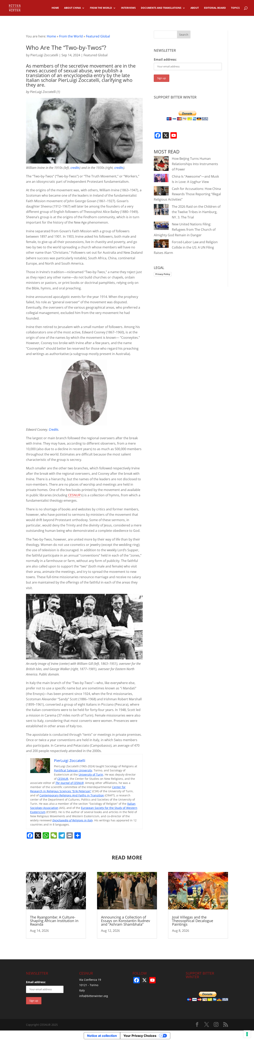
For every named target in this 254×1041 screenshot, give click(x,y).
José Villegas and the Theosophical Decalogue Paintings (192, 921)
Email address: (165, 59)
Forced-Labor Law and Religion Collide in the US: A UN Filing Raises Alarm (186, 247)
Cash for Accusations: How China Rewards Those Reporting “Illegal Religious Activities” (187, 194)
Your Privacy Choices (139, 1036)
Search (183, 34)
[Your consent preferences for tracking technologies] (247, 1034)
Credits (53, 429)
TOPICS (235, 8)
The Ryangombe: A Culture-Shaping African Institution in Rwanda (54, 921)
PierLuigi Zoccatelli (44, 55)
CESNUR (62, 779)
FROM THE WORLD (101, 8)
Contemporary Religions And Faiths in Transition (71, 795)
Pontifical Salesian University (73, 770)
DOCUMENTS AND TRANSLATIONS (161, 8)
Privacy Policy (162, 274)
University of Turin (91, 774)
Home (51, 36)
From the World (71, 36)
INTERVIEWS (128, 8)
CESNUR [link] (74, 495)
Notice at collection (102, 1036)
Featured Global (98, 36)
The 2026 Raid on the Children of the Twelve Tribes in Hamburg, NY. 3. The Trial (196, 211)
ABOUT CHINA (72, 8)
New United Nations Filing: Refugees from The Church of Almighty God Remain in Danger (185, 229)
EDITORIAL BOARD (215, 8)
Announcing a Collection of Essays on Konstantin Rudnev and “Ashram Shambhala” (125, 921)
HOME (55, 8)
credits (75, 168)
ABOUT (194, 8)
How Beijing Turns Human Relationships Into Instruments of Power (195, 163)
